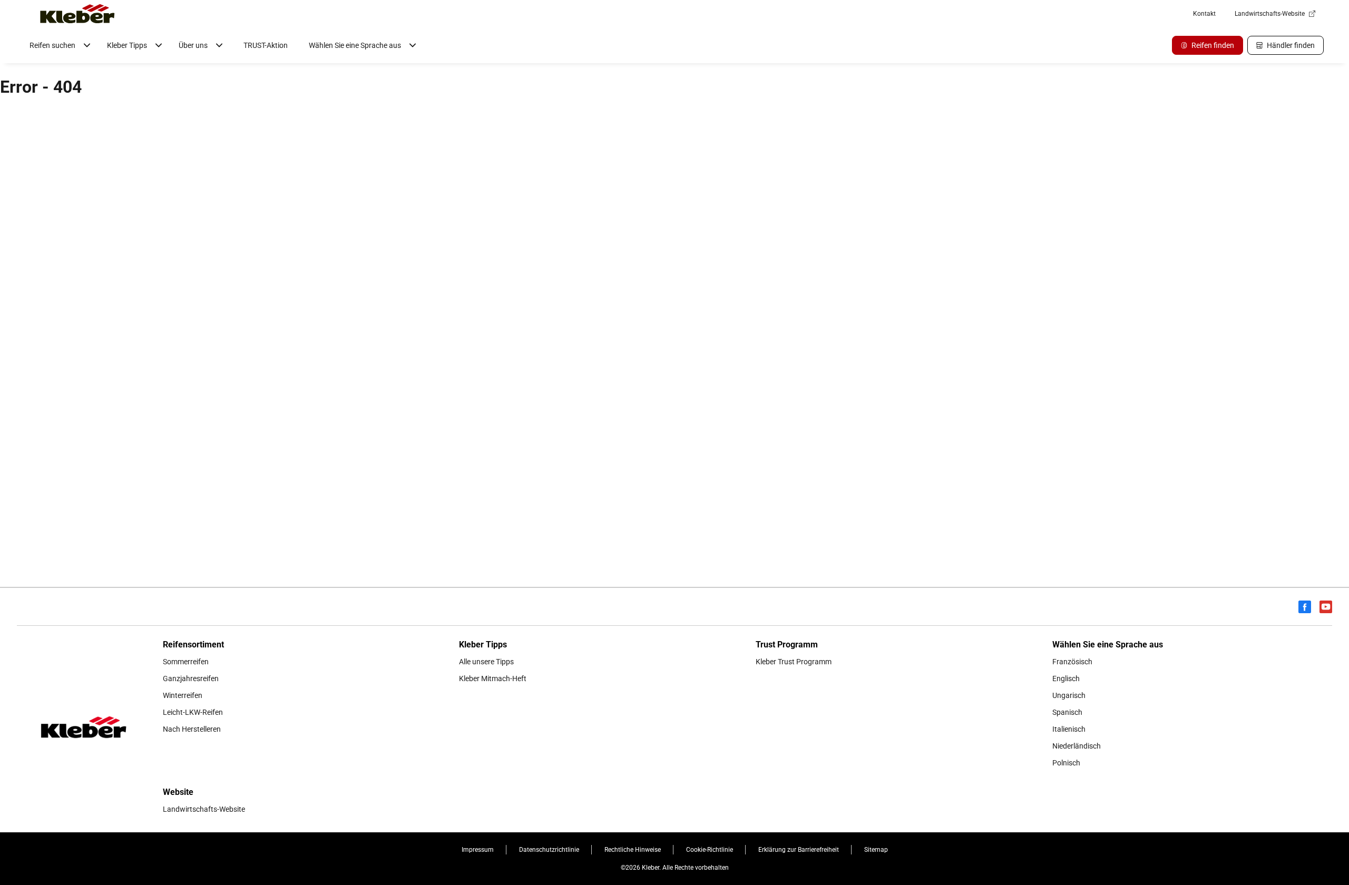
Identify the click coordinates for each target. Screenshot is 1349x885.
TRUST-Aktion (265, 45)
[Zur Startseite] (77, 13)
